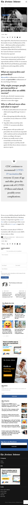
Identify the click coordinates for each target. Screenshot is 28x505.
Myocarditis (4, 77)
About (2, 461)
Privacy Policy (4, 491)
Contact (2, 462)
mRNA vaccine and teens (20, 237)
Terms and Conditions (5, 489)
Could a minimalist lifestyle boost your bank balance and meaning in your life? (7, 295)
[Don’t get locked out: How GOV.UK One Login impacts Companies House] (20, 324)
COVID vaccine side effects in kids (9, 237)
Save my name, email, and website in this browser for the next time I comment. (13, 274)
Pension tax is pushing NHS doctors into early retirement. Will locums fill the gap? (20, 295)
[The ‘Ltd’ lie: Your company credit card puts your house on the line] (20, 309)
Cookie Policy (3, 493)
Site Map (2, 494)
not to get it (13, 224)
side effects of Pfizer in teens (6, 238)
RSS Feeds (3, 496)
